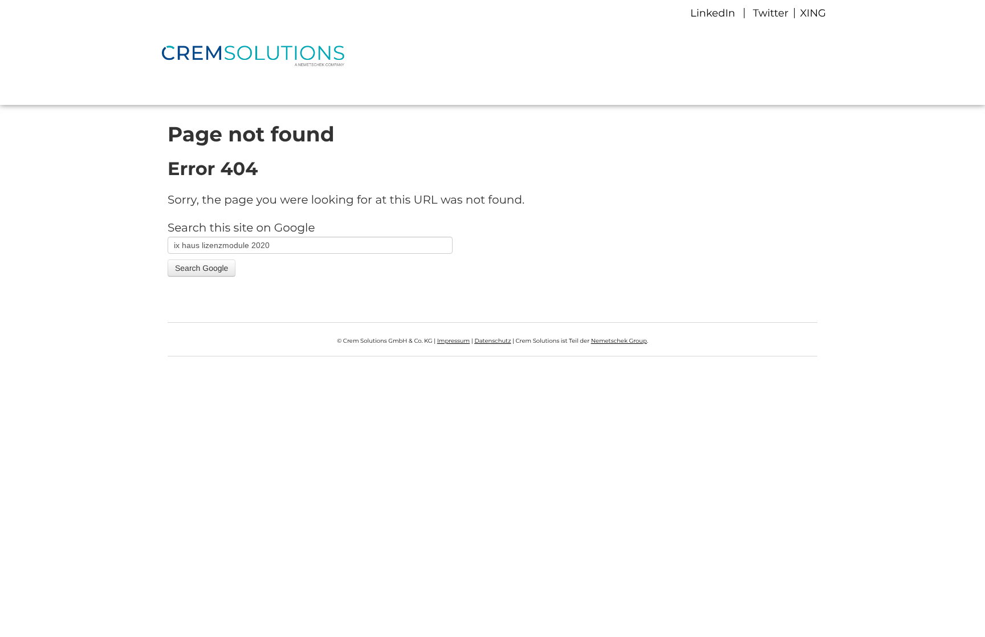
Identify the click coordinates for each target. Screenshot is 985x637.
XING (811, 13)
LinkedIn (712, 13)
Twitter (772, 13)
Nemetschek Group (619, 340)
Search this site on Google (241, 228)
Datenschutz (492, 340)
